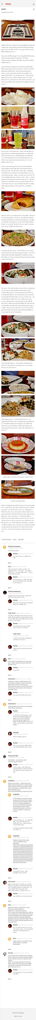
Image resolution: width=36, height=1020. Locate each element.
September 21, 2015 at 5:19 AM (25, 667)
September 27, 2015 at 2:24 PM (19, 905)
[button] (34, 9)
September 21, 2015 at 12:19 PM (16, 757)
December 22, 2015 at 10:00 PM (24, 938)
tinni (9, 659)
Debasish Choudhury (14, 546)
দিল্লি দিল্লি (21, 539)
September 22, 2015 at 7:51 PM (21, 796)
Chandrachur (12, 704)
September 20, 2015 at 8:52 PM (25, 623)
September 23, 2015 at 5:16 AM (25, 743)
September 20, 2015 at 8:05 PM (23, 613)
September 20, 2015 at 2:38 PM (19, 566)
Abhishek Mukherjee (14, 591)
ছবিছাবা (14, 539)
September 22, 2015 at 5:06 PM (21, 734)
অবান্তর (8, 4)
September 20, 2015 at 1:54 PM (25, 553)
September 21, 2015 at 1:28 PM (25, 646)
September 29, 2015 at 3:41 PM (25, 969)
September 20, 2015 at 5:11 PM (25, 577)
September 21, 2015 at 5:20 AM (25, 692)
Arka (9, 905)
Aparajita (16, 732)
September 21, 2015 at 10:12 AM (21, 712)
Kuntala (15, 553)
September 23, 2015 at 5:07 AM (23, 881)
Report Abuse (18, 1016)
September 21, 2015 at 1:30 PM (25, 764)
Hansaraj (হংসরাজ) (13, 756)
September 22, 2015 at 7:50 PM (22, 780)
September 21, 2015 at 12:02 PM (21, 635)
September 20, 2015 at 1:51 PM (16, 548)
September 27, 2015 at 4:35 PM (25, 925)
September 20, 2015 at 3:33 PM (16, 593)
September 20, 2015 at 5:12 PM (25, 600)
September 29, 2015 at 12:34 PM (21, 953)
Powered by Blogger (18, 1013)
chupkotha (11, 780)
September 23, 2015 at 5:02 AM (25, 817)
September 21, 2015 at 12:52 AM (23, 679)
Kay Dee (10, 953)
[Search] (34, 4)
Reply (9, 563)
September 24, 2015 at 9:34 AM (25, 868)
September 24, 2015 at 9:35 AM (25, 893)
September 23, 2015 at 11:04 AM (21, 837)
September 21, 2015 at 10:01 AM (24, 703)
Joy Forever (11, 881)
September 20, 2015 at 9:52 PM (18, 658)
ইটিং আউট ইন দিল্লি (6, 539)
